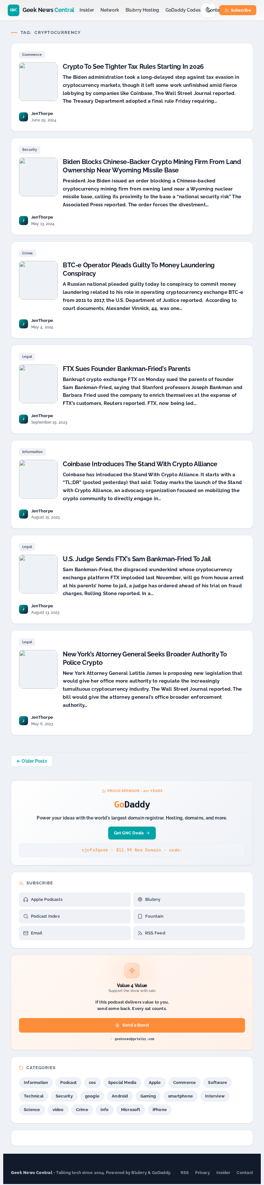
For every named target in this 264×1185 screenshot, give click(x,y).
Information (32, 452)
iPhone (160, 1109)
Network (109, 10)
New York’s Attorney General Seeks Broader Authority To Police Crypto (145, 658)
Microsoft (130, 1109)
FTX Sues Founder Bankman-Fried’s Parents (127, 369)
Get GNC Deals (129, 832)
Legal (27, 357)
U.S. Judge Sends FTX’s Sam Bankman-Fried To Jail (137, 559)
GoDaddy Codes (183, 10)
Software (217, 1082)
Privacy (202, 1172)
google (92, 1096)
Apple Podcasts (46, 899)
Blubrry (153, 899)
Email (36, 933)
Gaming (148, 1096)
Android (120, 1096)
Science (32, 1109)
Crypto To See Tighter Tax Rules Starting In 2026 (133, 66)
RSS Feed (155, 933)
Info (104, 1109)
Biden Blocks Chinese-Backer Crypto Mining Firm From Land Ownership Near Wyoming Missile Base (152, 166)
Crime (27, 253)
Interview (215, 1096)
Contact (215, 10)
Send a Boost (135, 1025)
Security (29, 150)
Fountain (154, 916)
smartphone (180, 1096)
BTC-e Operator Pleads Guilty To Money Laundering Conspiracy (139, 269)
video (58, 1109)
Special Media (122, 1082)
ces (92, 1082)
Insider (87, 10)
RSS (185, 1172)
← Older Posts (31, 761)
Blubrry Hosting (142, 10)
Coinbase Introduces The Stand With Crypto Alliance (140, 464)
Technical (33, 1096)
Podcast (68, 1082)
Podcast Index (45, 916)
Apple (155, 1082)
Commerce (32, 55)
